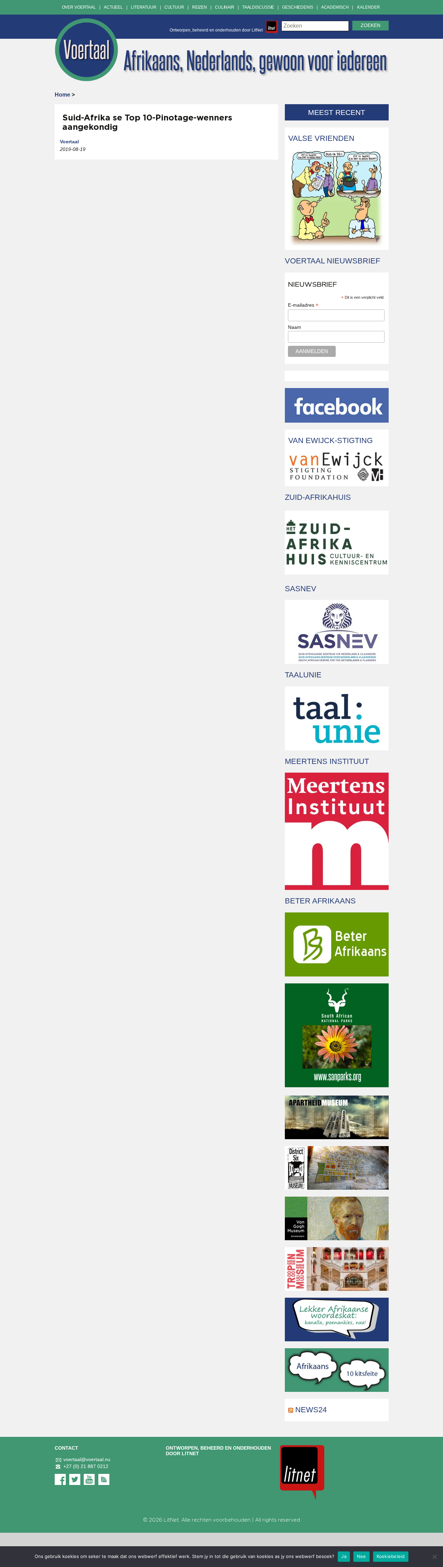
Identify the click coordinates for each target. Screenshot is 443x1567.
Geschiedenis (297, 7)
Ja (343, 1556)
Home (62, 95)
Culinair (224, 7)
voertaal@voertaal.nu (86, 1459)
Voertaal (69, 141)
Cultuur (174, 7)
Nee (361, 1556)
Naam (294, 327)
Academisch (335, 7)
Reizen (199, 7)
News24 (311, 1409)
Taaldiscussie (258, 7)
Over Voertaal (79, 7)
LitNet (171, 1520)
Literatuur (143, 7)
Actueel (113, 7)
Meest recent (336, 112)
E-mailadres (303, 305)
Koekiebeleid (391, 1556)
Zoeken (370, 25)
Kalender (368, 7)
